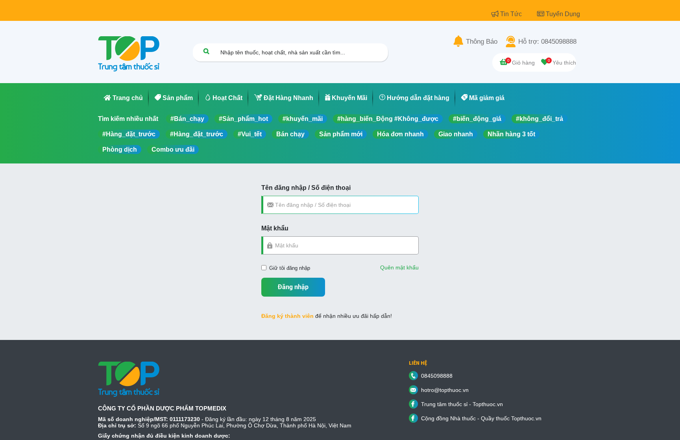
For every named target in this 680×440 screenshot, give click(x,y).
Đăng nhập (293, 287)
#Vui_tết (250, 134)
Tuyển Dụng (563, 14)
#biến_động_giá (477, 118)
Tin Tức (511, 14)
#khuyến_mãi (303, 118)
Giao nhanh (455, 134)
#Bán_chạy (187, 118)
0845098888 (437, 376)
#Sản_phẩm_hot (243, 118)
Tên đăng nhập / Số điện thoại (306, 187)
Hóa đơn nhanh (400, 134)
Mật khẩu (274, 228)
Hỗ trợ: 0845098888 (547, 42)
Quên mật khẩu (399, 267)
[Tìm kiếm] (206, 51)
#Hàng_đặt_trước (128, 134)
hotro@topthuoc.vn (445, 390)
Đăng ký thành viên (287, 316)
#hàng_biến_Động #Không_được (387, 118)
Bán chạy (290, 134)
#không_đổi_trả (539, 118)
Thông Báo (481, 42)
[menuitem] (123, 98)
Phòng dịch (119, 149)
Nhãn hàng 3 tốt (511, 134)
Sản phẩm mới (340, 134)
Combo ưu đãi (173, 149)
